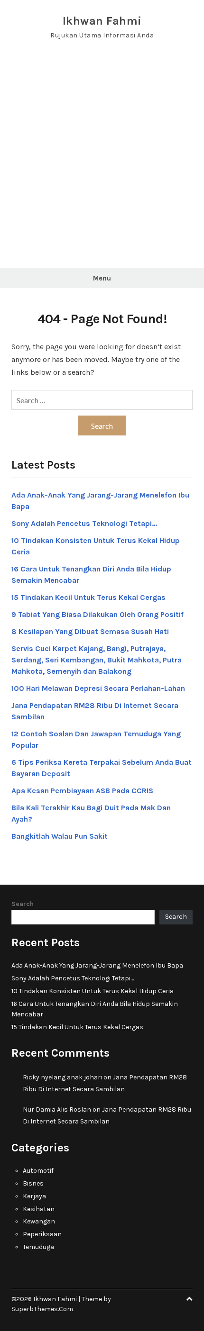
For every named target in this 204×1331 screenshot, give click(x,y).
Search (22, 904)
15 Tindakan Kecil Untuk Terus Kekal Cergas (88, 597)
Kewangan (39, 1221)
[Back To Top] (189, 1299)
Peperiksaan (42, 1234)
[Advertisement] (102, 161)
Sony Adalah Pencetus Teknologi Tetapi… (84, 523)
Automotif (38, 1171)
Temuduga (38, 1247)
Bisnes (33, 1183)
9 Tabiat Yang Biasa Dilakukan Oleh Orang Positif (97, 614)
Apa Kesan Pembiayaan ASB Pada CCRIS (82, 790)
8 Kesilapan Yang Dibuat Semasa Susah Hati (90, 631)
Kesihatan (39, 1209)
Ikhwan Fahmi (102, 20)
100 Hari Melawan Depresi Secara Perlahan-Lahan (98, 688)
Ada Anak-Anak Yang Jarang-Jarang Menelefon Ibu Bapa (97, 965)
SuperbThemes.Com (42, 1309)
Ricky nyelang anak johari (62, 1077)
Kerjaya (34, 1196)
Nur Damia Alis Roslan (57, 1109)
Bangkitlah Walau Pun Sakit (59, 836)
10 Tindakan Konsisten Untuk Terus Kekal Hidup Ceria (92, 991)
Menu (102, 278)
